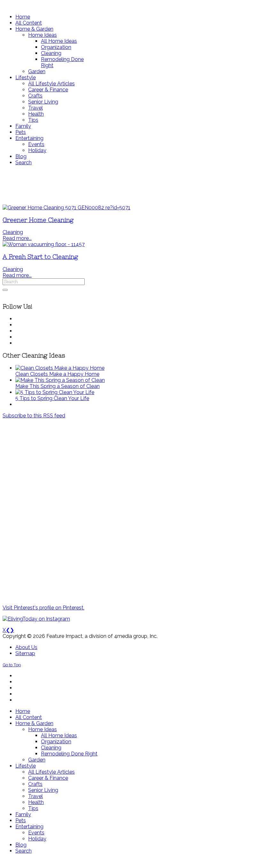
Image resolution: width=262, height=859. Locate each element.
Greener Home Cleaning (38, 220)
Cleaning (13, 232)
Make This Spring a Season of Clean (57, 386)
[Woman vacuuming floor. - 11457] (44, 244)
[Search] (5, 290)
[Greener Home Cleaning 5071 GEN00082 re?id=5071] (66, 208)
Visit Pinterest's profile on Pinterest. (43, 608)
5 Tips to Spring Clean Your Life (52, 398)
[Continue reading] (59, 368)
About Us (26, 647)
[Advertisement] (131, 185)
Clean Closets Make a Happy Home (57, 374)
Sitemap (25, 653)
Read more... (17, 238)
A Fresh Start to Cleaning (40, 256)
